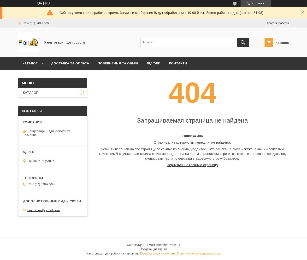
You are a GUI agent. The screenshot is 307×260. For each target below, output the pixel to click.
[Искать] (243, 42)
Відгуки (153, 63)
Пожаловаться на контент (157, 253)
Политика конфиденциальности (199, 253)
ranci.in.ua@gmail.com (43, 210)
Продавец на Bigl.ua (153, 249)
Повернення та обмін (118, 63)
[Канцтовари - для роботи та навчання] (28, 51)
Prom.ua (174, 245)
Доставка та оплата (70, 63)
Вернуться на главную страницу (192, 165)
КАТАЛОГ (30, 63)
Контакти (178, 63)
